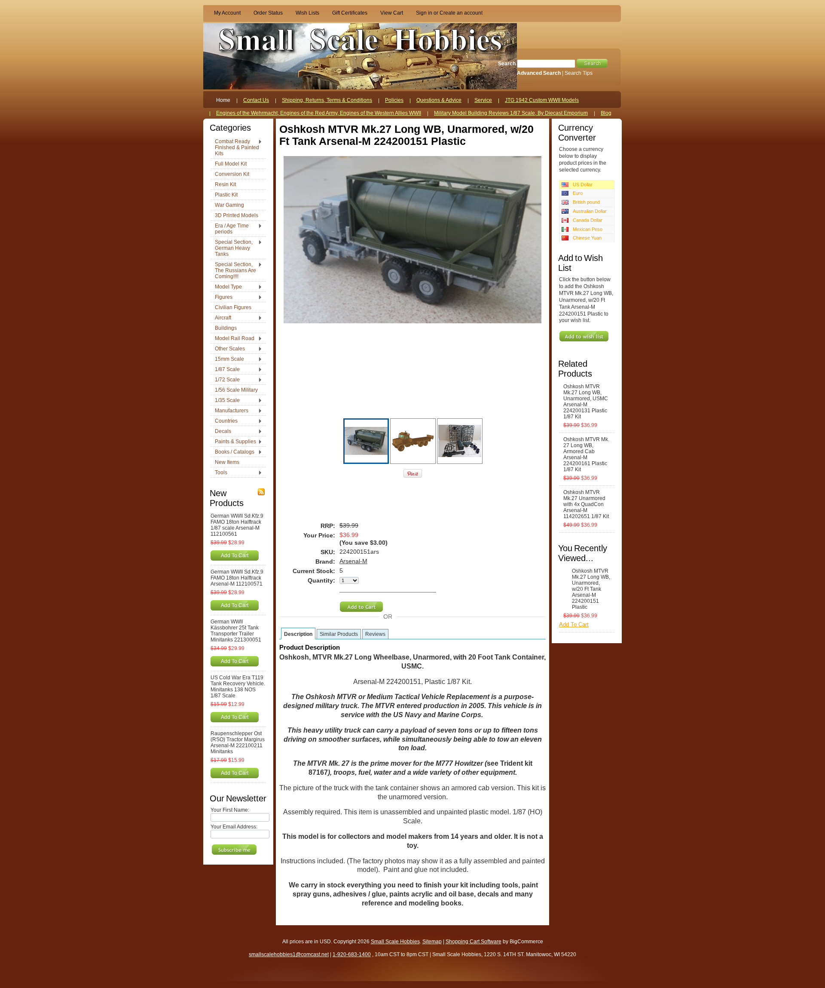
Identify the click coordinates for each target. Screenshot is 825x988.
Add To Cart (234, 555)
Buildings (226, 328)
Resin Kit (225, 184)
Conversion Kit (232, 174)
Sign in (424, 13)
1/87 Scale (225, 369)
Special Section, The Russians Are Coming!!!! (233, 270)
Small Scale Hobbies (395, 942)
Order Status (268, 13)
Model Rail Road (232, 338)
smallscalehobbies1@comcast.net (289, 954)
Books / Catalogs (232, 452)
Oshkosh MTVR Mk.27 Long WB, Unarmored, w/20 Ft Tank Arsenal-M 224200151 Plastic (591, 589)
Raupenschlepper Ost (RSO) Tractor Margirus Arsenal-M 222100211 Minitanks (238, 742)
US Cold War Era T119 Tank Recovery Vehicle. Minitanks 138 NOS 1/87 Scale (238, 687)
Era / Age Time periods (230, 229)
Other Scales (228, 349)
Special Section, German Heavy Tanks (232, 248)
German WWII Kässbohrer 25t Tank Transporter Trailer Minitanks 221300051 (236, 631)
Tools (219, 472)
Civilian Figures (233, 307)
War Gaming (229, 205)
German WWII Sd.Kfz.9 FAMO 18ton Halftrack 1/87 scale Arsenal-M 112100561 (237, 525)
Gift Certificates (349, 13)
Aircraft (221, 318)
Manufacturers (229, 411)
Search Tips (579, 73)
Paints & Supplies (233, 442)
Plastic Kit (226, 195)
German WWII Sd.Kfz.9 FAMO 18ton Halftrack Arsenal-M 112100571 (237, 578)
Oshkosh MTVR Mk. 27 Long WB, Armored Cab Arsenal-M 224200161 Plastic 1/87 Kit (586, 454)
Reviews (375, 634)
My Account (227, 13)
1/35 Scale (225, 400)
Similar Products (339, 634)
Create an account (461, 13)
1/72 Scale (225, 380)
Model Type (226, 287)
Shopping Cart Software (473, 942)
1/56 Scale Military (236, 390)
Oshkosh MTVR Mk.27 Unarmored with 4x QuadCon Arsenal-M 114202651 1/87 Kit (586, 504)
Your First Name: (230, 810)
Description (298, 634)
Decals (221, 431)
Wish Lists (307, 13)
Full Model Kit (231, 164)
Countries (224, 421)
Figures (221, 297)
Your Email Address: (234, 827)
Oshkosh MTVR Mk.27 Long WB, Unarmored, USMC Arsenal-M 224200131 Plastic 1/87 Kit (585, 402)
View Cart (391, 13)
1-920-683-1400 (352, 954)
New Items (227, 462)
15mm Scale (227, 359)
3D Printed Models (236, 215)
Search (507, 64)
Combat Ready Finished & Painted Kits (235, 147)
